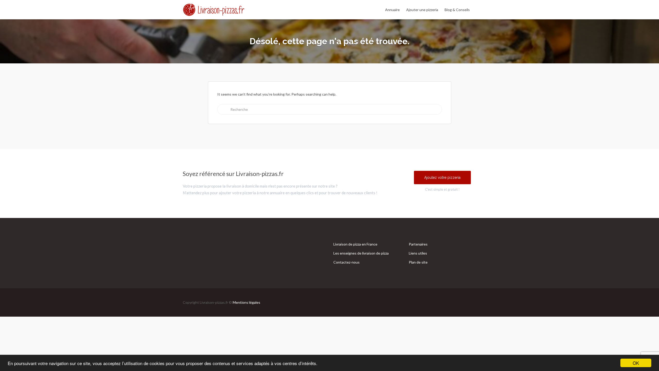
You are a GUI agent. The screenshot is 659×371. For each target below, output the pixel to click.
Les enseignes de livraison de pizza (361, 253)
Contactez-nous (346, 262)
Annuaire (392, 9)
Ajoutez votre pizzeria (442, 177)
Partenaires (418, 244)
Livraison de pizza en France (355, 244)
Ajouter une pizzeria (422, 9)
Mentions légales (246, 302)
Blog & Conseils (457, 9)
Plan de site (418, 262)
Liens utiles (418, 253)
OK (636, 363)
